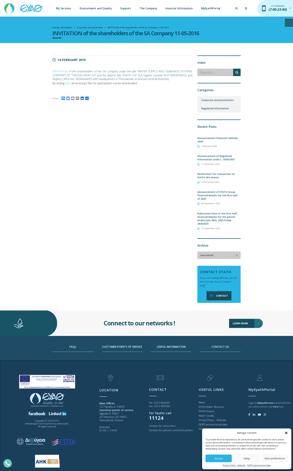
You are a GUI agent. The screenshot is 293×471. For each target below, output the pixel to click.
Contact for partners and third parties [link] (171, 430)
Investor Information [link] (179, 8)
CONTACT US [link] (220, 347)
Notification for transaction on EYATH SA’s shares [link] (216, 175)
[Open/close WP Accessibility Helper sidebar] (289, 23)
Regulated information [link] (215, 108)
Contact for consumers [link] (162, 425)
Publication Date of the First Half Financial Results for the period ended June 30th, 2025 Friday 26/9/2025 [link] (217, 218)
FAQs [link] (72, 347)
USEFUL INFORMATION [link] (171, 347)
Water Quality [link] (206, 415)
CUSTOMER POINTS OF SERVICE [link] (122, 347)
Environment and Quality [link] (96, 8)
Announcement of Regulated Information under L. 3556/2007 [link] (216, 157)
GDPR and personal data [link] (259, 465)
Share (55, 98)
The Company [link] (148, 8)
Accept (219, 458)
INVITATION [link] (60, 71)
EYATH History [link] (206, 411)
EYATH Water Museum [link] (211, 406)
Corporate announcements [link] (217, 100)
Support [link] (125, 8)
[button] (286, 433)
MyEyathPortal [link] (210, 8)
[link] (24, 6)
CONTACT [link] (222, 295)
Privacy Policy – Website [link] (234, 465)
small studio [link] (62, 423)
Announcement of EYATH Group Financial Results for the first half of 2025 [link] (217, 195)
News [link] (202, 402)
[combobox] (219, 255)
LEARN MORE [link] (240, 323)
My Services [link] (63, 8)
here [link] (68, 83)
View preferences (274, 458)
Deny (247, 458)
